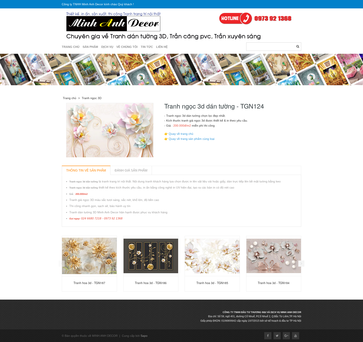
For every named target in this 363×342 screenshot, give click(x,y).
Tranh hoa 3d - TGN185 (212, 283)
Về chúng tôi (127, 46)
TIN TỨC (147, 46)
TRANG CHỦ (70, 46)
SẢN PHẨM (90, 46)
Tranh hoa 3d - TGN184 (273, 283)
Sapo (144, 335)
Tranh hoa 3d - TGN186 (151, 283)
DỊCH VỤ (107, 46)
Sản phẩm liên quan (84, 231)
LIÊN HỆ (162, 46)
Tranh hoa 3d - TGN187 (89, 283)
